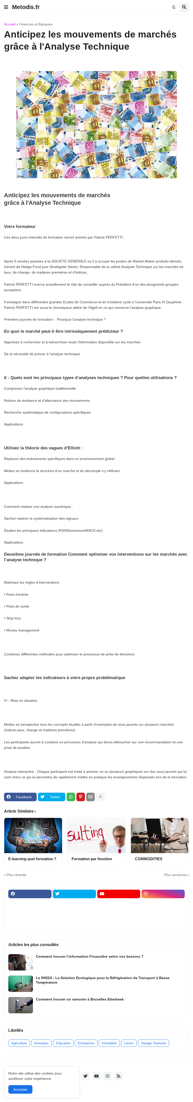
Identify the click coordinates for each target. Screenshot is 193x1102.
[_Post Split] (163, 903)
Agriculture (19, 1043)
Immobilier (109, 1043)
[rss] (118, 1076)
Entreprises (86, 1043)
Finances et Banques (36, 24)
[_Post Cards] (118, 903)
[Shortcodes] (118, 923)
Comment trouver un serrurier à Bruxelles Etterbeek (80, 999)
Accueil (9, 24)
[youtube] (118, 894)
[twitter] (74, 894)
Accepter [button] (20, 1089)
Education (63, 1043)
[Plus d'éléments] (100, 797)
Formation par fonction (92, 859)
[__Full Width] (30, 903)
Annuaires (41, 1043)
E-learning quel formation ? (32, 859)
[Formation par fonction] (96, 835)
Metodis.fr (26, 7)
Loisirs (129, 1043)
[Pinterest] (80, 797)
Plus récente (16, 875)
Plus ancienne (175, 875)
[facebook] (30, 894)
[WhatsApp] (71, 797)
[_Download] (30, 913)
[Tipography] (74, 923)
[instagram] (163, 894)
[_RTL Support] (118, 913)
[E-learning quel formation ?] (33, 835)
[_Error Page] (74, 913)
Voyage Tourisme (153, 1043)
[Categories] (30, 923)
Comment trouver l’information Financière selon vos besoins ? (89, 956)
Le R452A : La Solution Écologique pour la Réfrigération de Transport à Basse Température (103, 980)
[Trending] (163, 913)
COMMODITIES (148, 859)
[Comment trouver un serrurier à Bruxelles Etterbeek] (20, 1005)
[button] (6, 7)
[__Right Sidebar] (74, 903)
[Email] (90, 797)
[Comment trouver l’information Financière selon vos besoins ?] (20, 962)
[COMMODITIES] (160, 835)
